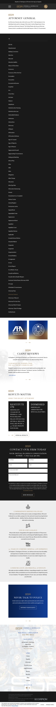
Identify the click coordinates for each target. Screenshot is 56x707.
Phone (10, 464)
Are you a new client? (13, 469)
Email (30, 464)
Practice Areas (28, 665)
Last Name (31, 459)
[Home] (27, 6)
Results (28, 671)
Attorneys (28, 662)
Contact (28, 680)
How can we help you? (14, 474)
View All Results (21, 435)
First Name (11, 459)
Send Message (28, 495)
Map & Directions (28, 648)
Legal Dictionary (28, 668)
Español (28, 659)
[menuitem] (28, 44)
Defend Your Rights (28, 607)
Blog (28, 677)
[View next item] (29, 343)
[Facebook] (27, 688)
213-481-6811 (28, 635)
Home (28, 656)
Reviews (28, 674)
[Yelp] (29, 688)
